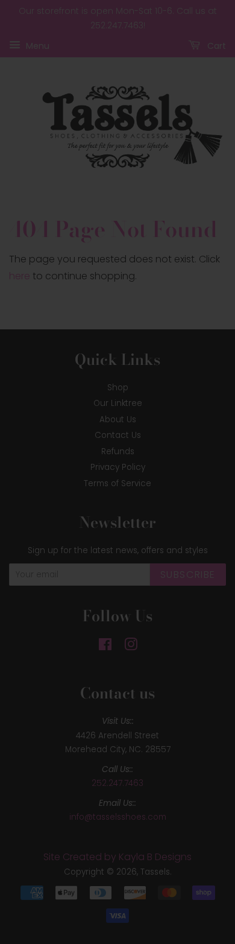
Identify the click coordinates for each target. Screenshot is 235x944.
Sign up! (118, 525)
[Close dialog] (214, 384)
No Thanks (117, 554)
